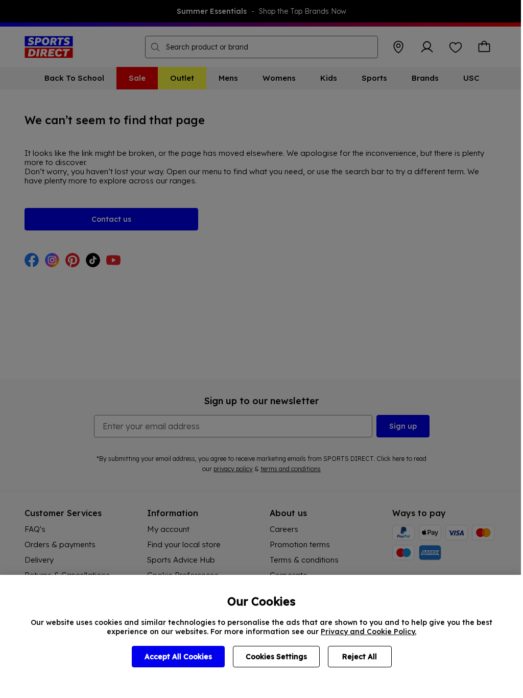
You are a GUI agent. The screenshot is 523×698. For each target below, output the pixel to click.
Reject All (359, 656)
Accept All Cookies (178, 656)
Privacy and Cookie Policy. (368, 631)
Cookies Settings (276, 656)
